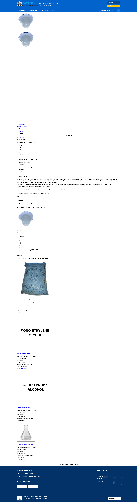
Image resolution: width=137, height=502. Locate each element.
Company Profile (33, 10)
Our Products (45, 10)
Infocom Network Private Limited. (41, 498)
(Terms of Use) (46, 496)
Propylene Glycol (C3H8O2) (25, 444)
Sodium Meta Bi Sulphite (24, 299)
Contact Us (54, 10)
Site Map (99, 483)
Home (20, 128)
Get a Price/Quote (21, 138)
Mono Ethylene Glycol (24, 353)
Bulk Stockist (22, 131)
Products (21, 130)
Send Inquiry (114, 6)
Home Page (22, 10)
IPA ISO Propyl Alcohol (24, 408)
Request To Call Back (22, 126)
